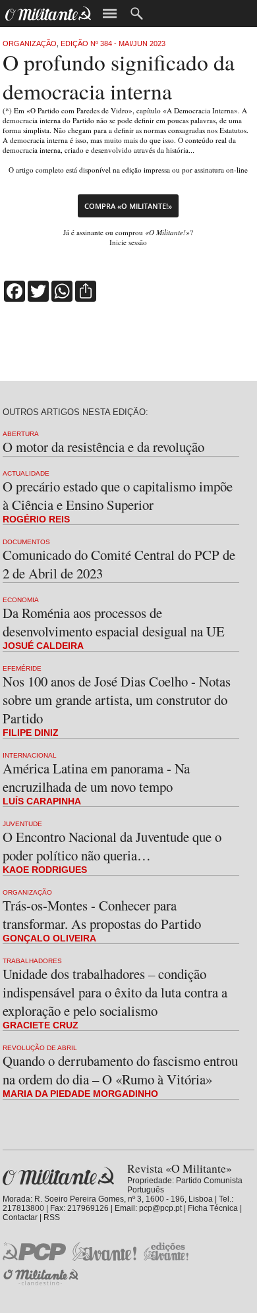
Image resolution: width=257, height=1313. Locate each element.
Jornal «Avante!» (104, 1251)
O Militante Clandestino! (42, 1277)
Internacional (30, 755)
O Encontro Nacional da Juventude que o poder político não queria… (112, 845)
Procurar (137, 13)
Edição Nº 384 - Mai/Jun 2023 (113, 43)
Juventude (22, 823)
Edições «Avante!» (166, 1251)
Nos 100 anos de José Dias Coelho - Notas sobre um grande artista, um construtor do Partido (117, 699)
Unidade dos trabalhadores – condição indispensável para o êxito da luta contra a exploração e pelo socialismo (115, 992)
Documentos (26, 541)
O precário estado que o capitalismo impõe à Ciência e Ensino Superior (118, 495)
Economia (21, 599)
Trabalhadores (32, 960)
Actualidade (26, 473)
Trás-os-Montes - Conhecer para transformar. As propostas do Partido (102, 914)
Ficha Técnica (213, 1208)
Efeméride (22, 668)
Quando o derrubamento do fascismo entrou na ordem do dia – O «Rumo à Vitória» (120, 1069)
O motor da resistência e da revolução (103, 446)
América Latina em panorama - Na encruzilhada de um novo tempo (96, 777)
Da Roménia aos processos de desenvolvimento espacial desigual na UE (114, 621)
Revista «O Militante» (58, 1176)
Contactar (20, 1217)
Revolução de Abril (40, 1047)
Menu (110, 13)
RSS (51, 1217)
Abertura (21, 433)
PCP (34, 1251)
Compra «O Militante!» (128, 206)
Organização (30, 43)
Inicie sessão (128, 242)
